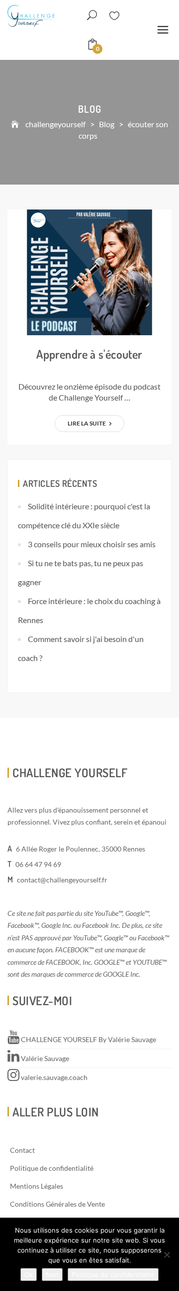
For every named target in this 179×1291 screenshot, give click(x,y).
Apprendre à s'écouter (89, 354)
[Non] (167, 1255)
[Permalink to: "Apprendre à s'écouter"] (89, 271)
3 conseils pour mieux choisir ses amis (92, 544)
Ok (28, 1275)
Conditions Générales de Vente (57, 1204)
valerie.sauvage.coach (53, 1077)
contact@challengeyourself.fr (62, 879)
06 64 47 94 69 (38, 864)
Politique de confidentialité (51, 1168)
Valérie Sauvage (44, 1058)
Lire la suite (87, 423)
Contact (22, 1150)
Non (52, 1275)
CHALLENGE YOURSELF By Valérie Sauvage (87, 1039)
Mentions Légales (36, 1186)
